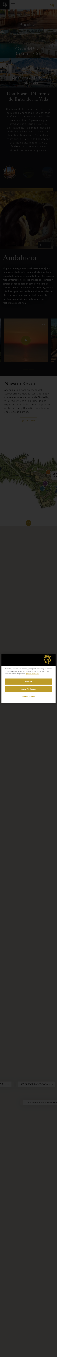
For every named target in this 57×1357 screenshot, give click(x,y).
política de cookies (32, 673)
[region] (28, 678)
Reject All (28, 681)
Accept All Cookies (28, 689)
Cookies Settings (28, 696)
